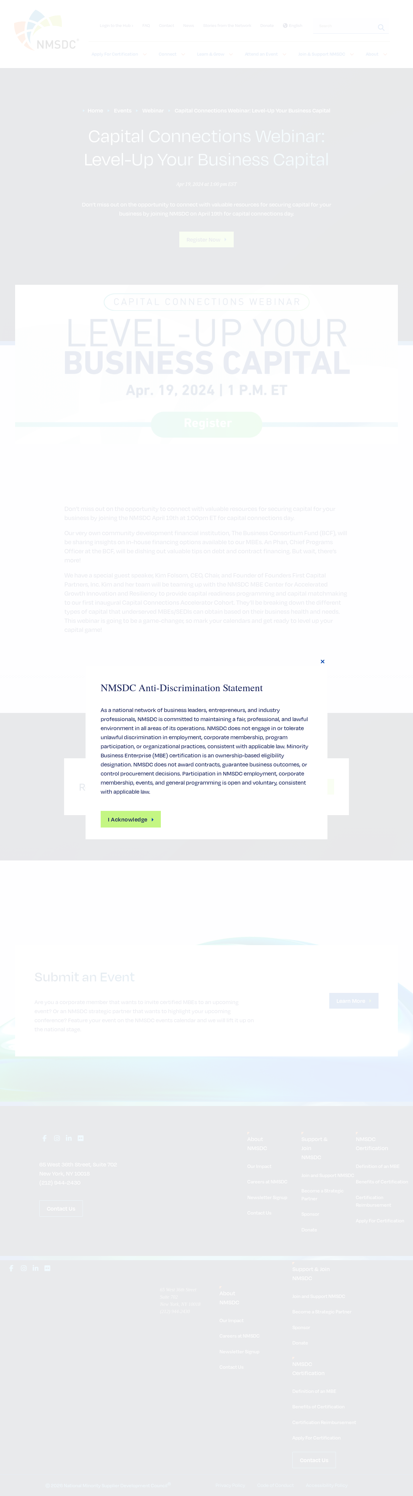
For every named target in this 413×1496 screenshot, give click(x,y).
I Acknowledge (128, 819)
